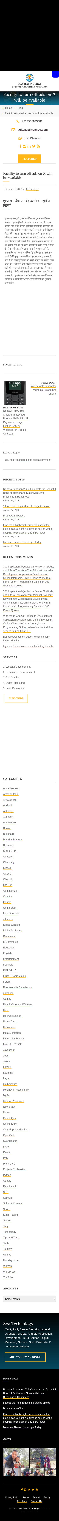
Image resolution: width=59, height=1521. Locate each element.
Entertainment (11, 959)
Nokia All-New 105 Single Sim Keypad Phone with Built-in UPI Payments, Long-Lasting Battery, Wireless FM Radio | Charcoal (16, 422)
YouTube (8, 1277)
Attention (8, 816)
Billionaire (8, 834)
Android (7, 805)
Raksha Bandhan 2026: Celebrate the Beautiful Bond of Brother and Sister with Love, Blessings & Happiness (29, 493)
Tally (5, 1226)
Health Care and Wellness (18, 1004)
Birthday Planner (12, 839)
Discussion (9, 936)
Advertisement (11, 788)
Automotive (9, 822)
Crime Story (9, 907)
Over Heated (10, 1141)
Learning (8, 1072)
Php (5, 1158)
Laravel (7, 1067)
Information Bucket (13, 1038)
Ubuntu (7, 1254)
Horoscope (9, 1027)
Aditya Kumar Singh (25, 1357)
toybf (5, 646)
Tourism (7, 1249)
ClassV (7, 873)
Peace (6, 1152)
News (6, 1112)
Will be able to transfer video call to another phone (43, 390)
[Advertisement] (29, 41)
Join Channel (32, 138)
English (7, 953)
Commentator (10, 890)
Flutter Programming (14, 976)
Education (8, 947)
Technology (32, 189)
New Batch (9, 1106)
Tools (6, 1243)
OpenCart (8, 1135)
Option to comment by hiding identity (33, 646)
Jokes (6, 1061)
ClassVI (7, 879)
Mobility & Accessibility (16, 1089)
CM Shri (7, 885)
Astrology (8, 811)
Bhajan (7, 828)
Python (7, 1175)
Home (8, 108)
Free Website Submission (17, 987)
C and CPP (9, 851)
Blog (20, 108)
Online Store (10, 1124)
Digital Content (11, 924)
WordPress (9, 1271)
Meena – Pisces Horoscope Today (22, 542)
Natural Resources (13, 1101)
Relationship (10, 1186)
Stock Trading (11, 1214)
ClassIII (7, 868)
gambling (8, 993)
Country (7, 896)
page (6, 1146)
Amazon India (11, 794)
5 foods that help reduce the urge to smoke (26, 506)
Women (7, 1266)
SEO (5, 1192)
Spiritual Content (12, 1203)
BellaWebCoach (12, 636)
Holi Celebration (12, 1015)
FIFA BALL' (9, 970)
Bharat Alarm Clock (14, 515)
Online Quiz (9, 1118)
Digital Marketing (12, 930)
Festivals (8, 964)
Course (7, 902)
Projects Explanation (14, 1169)
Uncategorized (11, 1260)
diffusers (8, 919)
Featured (29, 158)
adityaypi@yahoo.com (33, 129)
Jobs (5, 1055)
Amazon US (10, 799)
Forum (6, 981)
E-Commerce (10, 942)
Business (8, 845)
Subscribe (16, 698)
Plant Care (9, 1163)
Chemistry (8, 862)
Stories (7, 1220)
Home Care (9, 1021)
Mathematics (10, 1084)
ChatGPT (8, 856)
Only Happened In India (16, 1129)
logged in (24, 460)
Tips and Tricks (11, 1237)
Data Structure (11, 913)
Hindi (6, 1010)
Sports (6, 1209)
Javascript (8, 1050)
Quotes (7, 1180)
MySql (6, 1095)
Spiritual (7, 1197)
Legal (6, 1078)
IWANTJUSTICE (12, 1044)
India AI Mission (12, 1033)
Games (7, 998)
